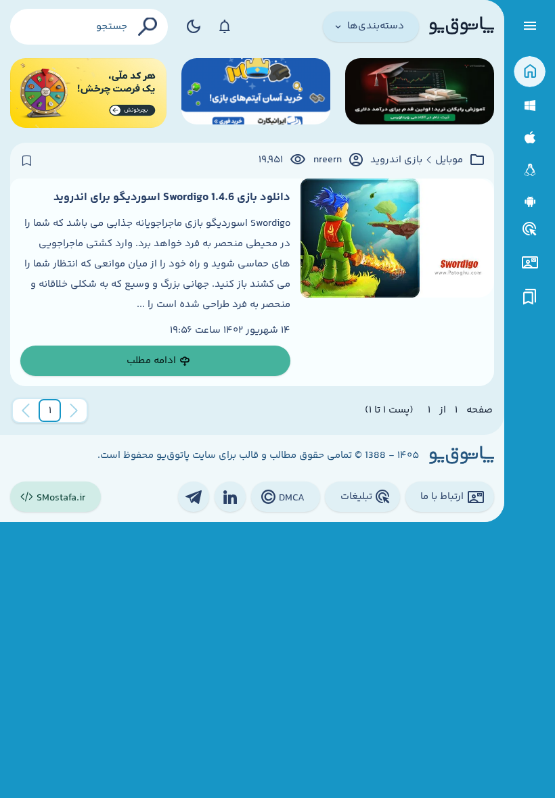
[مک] (529, 137)
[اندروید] (529, 202)
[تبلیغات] (530, 229)
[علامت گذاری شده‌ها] (530, 297)
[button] (50, 410)
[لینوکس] (529, 170)
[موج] (419, 93)
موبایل (449, 160)
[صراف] (88, 93)
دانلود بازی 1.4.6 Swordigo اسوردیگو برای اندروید (171, 197)
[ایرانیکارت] (255, 93)
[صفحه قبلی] (74, 410)
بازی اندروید (396, 160)
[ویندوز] (529, 106)
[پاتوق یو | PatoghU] (461, 26)
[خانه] (530, 72)
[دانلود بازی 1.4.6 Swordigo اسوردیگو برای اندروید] (397, 283)
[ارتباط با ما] (530, 263)
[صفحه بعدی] (26, 410)
